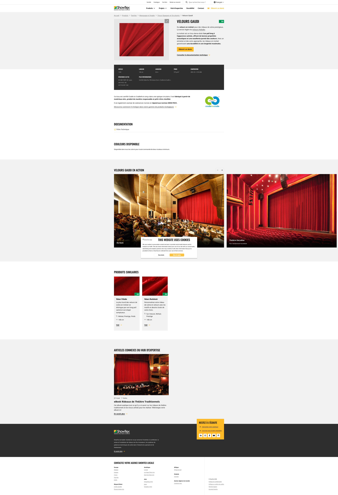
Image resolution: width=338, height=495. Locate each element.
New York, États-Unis (149, 475)
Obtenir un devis (217, 8)
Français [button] (219, 2)
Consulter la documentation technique (192, 55)
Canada (146, 470)
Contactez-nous (178, 483)
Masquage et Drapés (147, 15)
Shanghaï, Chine (148, 486)
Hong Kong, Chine (148, 481)
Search (186, 2)
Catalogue (157, 2)
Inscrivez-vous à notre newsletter (212, 430)
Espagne (116, 472)
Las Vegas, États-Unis (149, 472)
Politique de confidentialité (215, 481)
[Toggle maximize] (167, 21)
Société (149, 2)
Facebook (209, 435)
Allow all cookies (177, 255)
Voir (117, 325)
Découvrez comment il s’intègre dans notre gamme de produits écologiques (144, 107)
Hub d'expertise (176, 8)
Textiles (134, 15)
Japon (145, 484)
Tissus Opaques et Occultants (168, 15)
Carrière (164, 2)
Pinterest (218, 435)
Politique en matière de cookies (216, 484)
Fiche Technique (122, 129)
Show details (161, 255)
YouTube (214, 435)
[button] (150, 8)
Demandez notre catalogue (210, 427)
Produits (125, 15)
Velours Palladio (198, 30)
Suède (115, 480)
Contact (201, 8)
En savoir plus (169, 210)
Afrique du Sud (177, 470)
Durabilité (190, 8)
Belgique (116, 470)
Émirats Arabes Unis (119, 489)
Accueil (116, 15)
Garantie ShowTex (213, 489)
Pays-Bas (116, 477)
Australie (176, 476)
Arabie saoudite (118, 486)
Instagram (205, 435)
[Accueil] (122, 8)
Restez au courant (175, 2)
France (115, 475)
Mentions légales (213, 486)
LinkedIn (200, 435)
